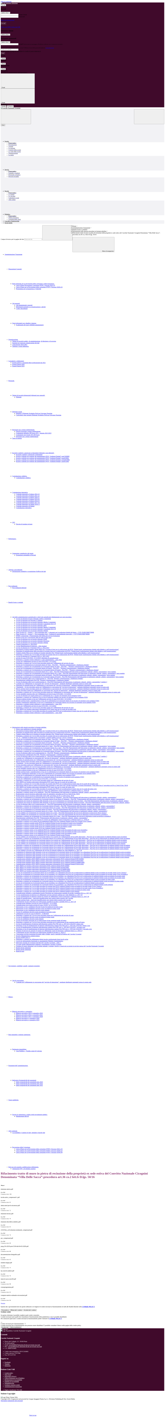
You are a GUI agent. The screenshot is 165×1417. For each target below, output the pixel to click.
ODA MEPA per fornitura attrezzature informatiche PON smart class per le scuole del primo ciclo (45, 787)
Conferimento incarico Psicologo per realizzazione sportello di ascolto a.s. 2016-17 (41, 932)
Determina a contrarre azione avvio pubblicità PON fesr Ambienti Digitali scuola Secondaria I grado (46, 833)
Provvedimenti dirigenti (19, 588)
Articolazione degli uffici (19, 344)
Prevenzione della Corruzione (21, 1147)
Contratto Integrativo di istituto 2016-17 (28, 504)
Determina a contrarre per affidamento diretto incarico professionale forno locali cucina (42, 939)
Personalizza (5, 1310)
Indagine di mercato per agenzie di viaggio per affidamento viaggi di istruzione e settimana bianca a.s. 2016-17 (49, 931)
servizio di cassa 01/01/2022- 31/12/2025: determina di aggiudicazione (37, 658)
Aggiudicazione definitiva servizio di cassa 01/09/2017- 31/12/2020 (36, 903)
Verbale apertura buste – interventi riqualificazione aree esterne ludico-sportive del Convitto (43, 900)
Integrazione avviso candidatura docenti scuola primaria (32, 910)
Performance (12, 539)
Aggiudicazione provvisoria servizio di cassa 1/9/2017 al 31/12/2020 (36, 905)
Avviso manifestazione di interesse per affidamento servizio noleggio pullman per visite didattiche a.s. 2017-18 (49, 895)
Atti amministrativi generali (24, 305)
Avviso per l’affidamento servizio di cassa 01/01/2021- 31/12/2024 (36, 706)
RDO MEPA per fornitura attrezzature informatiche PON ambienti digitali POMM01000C (43, 869)
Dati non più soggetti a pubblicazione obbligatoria (23, 1167)
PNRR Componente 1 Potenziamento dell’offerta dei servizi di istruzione (38, 636)
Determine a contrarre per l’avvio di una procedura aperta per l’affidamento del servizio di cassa (45, 663)
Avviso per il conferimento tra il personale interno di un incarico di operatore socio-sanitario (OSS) (45, 775)
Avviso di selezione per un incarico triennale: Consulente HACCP (36, 624)
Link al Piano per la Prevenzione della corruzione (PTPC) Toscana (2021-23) (39, 1149)
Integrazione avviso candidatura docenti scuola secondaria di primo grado (38, 908)
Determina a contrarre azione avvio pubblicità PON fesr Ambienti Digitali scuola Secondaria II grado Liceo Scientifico (51, 830)
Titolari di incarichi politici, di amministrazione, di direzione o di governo (34, 341)
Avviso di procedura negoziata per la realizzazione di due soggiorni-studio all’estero (41, 920)
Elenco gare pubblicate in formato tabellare (29, 729)
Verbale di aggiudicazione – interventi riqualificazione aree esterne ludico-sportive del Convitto (44, 898)
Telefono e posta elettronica (20, 346)
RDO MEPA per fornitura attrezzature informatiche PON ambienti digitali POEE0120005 (43, 871)
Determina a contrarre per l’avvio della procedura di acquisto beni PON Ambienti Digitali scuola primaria (47, 891)
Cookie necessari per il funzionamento (12, 1324)
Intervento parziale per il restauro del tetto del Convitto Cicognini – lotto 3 (38, 943)
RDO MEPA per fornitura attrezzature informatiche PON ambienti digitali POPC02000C (43, 866)
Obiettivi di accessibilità (12, 1381)
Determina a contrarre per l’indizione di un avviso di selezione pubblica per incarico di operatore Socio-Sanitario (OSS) (52, 697)
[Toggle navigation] (16, 116)
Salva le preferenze (15, 1327)
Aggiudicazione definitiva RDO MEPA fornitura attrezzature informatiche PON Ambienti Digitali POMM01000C (50, 862)
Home (74, 226)
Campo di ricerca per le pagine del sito (12, 239)
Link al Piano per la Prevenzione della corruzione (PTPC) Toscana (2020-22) (39, 287)
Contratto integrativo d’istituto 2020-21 (28, 497)
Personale (11, 381)
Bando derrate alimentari (23, 948)
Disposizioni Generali (15, 269)
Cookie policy (9, 1373)
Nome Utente (23, 14)
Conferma (10, 106)
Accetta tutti (30, 1310)
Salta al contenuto (6, 1)
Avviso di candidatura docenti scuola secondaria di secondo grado (36, 912)
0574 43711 (10, 1343)
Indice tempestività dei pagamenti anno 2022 (29, 1083)
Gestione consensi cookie (12, 1385)
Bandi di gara (20, 951)
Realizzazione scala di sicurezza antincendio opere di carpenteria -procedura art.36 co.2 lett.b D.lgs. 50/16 (48, 794)
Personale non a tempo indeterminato (23, 430)
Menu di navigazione (108, 251)
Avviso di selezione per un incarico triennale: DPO (31, 625)
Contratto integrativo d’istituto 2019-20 (28, 499)
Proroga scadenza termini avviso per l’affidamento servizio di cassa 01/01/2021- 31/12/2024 (43, 699)
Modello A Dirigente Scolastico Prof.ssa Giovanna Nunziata (34, 413)
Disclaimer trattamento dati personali (12, 1401)
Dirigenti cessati (17, 412)
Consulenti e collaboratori (16, 361)
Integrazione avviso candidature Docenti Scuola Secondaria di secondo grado (39, 907)
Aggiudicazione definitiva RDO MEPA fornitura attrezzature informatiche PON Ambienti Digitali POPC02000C (50, 859)
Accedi (3, 5)
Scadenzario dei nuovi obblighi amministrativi (30, 325)
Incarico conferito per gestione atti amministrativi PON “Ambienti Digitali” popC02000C (43, 456)
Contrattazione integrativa (20, 492)
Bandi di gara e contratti (79, 229)
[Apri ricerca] (149, 116)
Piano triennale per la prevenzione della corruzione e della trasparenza (33, 284)
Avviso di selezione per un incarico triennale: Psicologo (32, 641)
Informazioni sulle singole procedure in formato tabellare (89, 231)
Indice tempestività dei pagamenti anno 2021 (29, 1085)
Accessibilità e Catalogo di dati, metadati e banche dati (28, 1132)
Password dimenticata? (8, 20)
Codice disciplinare (22, 308)
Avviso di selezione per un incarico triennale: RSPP (31, 639)
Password (22, 16)
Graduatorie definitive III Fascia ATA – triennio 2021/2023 (33, 433)
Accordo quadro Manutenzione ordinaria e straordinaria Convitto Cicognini (38, 944)
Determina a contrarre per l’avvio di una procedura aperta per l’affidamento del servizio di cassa (45, 707)
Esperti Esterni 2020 (18, 364)
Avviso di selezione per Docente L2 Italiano (29, 620)
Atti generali (16, 303)
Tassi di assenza (17, 438)
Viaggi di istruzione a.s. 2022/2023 (26, 644)
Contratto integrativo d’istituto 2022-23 (28, 494)
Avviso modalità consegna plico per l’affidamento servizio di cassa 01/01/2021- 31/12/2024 (43, 694)
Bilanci (10, 997)
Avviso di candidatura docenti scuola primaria (30, 919)
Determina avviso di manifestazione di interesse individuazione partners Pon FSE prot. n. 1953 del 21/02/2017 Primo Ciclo (53, 925)
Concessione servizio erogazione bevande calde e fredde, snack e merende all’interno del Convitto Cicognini (48, 934)
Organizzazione (13, 339)
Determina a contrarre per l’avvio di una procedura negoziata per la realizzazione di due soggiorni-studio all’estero (50, 922)
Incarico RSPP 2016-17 (23, 937)
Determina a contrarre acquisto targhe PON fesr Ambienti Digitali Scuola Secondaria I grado (44, 826)
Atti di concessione (18, 980)
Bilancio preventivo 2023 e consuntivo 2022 (29, 1013)
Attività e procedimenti (15, 570)
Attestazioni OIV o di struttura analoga (24, 1169)
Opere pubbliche (13, 1100)
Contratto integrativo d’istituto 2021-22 (28, 496)
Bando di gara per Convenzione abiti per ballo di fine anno (33, 637)
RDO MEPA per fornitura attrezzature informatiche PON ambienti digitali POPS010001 (42, 867)
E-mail (21, 44)
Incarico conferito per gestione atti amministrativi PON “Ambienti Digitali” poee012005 (42, 461)
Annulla (4, 106)
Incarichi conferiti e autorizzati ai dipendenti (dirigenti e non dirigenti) (33, 453)
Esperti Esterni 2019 (18, 366)
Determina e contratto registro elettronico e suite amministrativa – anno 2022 (39, 660)
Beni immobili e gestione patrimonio (19, 1034)
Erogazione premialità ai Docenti (26, 555)
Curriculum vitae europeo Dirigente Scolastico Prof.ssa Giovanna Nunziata (38, 415)
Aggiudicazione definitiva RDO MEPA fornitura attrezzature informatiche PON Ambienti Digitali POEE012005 (50, 864)
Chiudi (3, 58)
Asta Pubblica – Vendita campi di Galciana (29, 1051)
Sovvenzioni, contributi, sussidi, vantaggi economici (24, 966)
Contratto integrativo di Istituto (25, 506)
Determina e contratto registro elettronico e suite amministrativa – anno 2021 (39, 704)
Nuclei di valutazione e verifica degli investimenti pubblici (30, 1114)
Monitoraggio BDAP (22, 1116)
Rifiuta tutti (16, 1310)
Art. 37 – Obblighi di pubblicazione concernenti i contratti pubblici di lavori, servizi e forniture (44, 737)
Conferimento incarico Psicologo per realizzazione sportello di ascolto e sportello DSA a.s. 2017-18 (46, 902)
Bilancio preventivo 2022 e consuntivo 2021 (29, 1015)
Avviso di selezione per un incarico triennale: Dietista (32, 630)
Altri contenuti (12, 1131)
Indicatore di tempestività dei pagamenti (24, 1080)
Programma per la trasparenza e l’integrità (28, 289)
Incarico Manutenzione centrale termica (28, 936)
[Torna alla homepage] (82, 108)
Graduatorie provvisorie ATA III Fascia (28, 435)
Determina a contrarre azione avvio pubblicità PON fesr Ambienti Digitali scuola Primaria (43, 835)
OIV (13, 522)
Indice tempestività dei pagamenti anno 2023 (29, 1082)
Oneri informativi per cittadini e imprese (24, 323)
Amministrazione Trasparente (81, 228)
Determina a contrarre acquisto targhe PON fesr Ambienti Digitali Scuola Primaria (40, 828)
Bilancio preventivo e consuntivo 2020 (27, 1018)
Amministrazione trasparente (13, 1386)
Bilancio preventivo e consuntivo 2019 (27, 1020)
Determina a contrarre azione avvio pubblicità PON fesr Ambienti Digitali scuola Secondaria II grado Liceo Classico (51, 831)
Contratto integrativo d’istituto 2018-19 (28, 501)
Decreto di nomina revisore (24, 524)
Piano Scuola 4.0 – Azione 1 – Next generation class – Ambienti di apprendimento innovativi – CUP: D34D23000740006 (53, 634)
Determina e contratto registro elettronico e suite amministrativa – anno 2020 (39, 713)
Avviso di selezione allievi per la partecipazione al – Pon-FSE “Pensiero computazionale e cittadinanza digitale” (49, 678)
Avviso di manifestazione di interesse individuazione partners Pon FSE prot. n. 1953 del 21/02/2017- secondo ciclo (50, 927)
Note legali (8, 1375)
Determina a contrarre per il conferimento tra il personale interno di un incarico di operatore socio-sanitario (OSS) (50, 777)
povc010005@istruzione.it (24, 1345)
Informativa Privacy (11, 1376)
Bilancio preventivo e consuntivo (22, 1011)
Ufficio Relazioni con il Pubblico (14, 1378)
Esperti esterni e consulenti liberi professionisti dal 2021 (29, 363)
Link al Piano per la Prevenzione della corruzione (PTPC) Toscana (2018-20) (39, 1152)
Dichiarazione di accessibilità (13, 1380)
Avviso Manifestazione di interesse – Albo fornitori (31, 646)
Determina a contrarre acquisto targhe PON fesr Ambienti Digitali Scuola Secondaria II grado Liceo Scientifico (49, 823)
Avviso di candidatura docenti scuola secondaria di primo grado (35, 917)
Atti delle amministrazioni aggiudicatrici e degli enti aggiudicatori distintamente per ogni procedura (42, 617)
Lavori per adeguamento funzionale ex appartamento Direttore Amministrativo (39, 941)
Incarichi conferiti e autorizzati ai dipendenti (29, 454)
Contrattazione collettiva (19, 476)
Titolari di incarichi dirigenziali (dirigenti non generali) (28, 395)
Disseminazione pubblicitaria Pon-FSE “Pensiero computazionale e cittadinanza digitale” (42, 680)
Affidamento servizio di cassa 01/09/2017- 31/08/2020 (32, 913)
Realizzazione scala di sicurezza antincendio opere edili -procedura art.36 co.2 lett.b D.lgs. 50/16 (45, 796)
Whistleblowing (9, 1383)
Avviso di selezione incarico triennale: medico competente (33, 619)
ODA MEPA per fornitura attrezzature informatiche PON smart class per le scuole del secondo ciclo (46, 709)
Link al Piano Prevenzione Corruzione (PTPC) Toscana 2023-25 (35, 285)
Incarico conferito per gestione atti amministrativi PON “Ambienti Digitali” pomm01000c (43, 460)
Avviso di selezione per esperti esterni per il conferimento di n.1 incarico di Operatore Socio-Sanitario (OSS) (48, 695)
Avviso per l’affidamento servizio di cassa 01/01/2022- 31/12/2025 (36, 661)
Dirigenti (18, 397)
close (3, 125)
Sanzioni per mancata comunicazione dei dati (25, 343)
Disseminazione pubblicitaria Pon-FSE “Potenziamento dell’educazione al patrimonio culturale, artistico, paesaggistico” (52, 818)
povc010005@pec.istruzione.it (25, 1346)
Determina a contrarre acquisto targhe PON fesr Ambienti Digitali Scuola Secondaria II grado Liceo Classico (48, 825)
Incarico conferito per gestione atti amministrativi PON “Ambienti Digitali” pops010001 (42, 458)
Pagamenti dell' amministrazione (18, 1065)
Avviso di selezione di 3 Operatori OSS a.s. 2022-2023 (32, 648)
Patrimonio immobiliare (19, 1049)
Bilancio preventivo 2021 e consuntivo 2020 (29, 1016)
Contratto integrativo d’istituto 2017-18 (28, 502)
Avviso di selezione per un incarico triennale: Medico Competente (36, 622)
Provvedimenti (13, 586)
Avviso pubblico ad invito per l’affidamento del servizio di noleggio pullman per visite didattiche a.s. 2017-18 (49, 850)
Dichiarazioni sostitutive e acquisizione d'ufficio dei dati (29, 571)
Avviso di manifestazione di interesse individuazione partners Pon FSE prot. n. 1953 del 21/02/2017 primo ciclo (49, 924)
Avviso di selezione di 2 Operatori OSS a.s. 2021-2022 (32, 656)
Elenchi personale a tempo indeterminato (28, 431)
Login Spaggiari (50, 48)
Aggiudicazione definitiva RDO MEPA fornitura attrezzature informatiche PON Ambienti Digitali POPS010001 (50, 860)
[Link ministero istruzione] (9, 3)
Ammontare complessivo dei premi (23, 553)
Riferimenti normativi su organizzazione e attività (31, 307)
